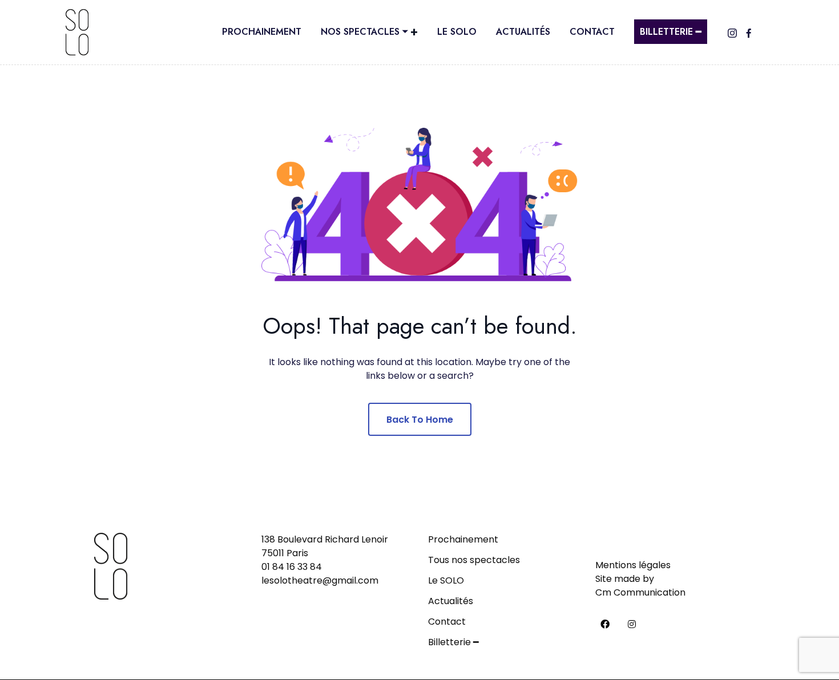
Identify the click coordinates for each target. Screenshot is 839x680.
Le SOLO (457, 31)
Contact (592, 31)
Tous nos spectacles (474, 559)
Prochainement (261, 31)
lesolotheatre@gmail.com (319, 580)
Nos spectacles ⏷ (364, 31)
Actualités (523, 31)
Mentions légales (633, 565)
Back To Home (419, 419)
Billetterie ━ (670, 31)
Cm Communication (640, 592)
